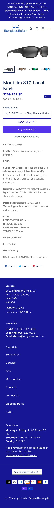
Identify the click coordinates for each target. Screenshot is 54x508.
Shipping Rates (15, 403)
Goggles (11, 362)
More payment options (27, 136)
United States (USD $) (26, 471)
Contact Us (12, 395)
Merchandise (13, 379)
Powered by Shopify (39, 498)
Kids (8, 371)
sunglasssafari (21, 498)
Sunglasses (12, 354)
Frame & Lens (10, 107)
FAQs (9, 412)
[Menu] (49, 28)
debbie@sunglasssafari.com (28, 336)
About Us (11, 387)
